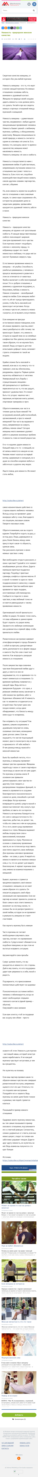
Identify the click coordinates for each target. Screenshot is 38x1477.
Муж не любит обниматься (12, 1246)
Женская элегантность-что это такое (16, 1322)
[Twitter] (11, 28)
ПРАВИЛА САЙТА (25, 1443)
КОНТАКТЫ (5, 1448)
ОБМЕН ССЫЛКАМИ (7, 1446)
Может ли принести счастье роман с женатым (16, 1206)
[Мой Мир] (8, 28)
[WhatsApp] (17, 28)
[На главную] (11, 4)
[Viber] (14, 28)
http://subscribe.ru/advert (13, 500)
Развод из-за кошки (9, 1396)
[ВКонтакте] (3, 28)
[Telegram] (20, 28)
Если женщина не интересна (13, 1284)
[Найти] (34, 10)
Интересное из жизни (7, 1210)
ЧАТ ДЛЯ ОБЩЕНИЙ (8, 1443)
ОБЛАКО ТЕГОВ (24, 1446)
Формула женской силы (11, 1358)
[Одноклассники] (6, 28)
